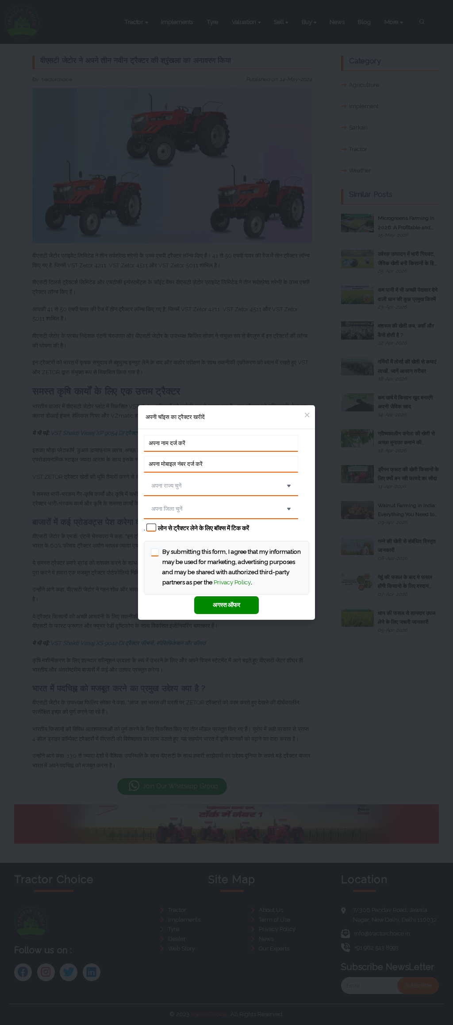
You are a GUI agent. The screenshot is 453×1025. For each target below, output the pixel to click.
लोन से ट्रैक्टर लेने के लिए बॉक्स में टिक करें (203, 528)
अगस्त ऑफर (226, 604)
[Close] (307, 415)
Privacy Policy (232, 582)
